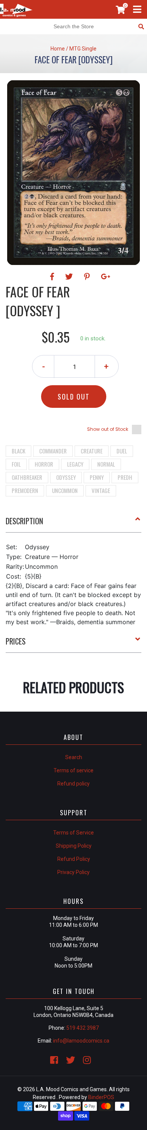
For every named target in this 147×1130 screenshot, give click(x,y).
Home (58, 49)
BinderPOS (101, 1097)
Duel (121, 451)
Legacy (75, 464)
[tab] (73, 524)
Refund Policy (73, 859)
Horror (44, 464)
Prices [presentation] (16, 641)
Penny (97, 477)
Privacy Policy (73, 872)
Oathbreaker (27, 477)
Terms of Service (73, 833)
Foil (16, 464)
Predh (125, 477)
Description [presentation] (24, 521)
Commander (53, 451)
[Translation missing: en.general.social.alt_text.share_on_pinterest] (88, 276)
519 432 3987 (82, 1028)
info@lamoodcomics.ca (81, 1041)
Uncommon (65, 490)
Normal (106, 464)
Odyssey (66, 477)
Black (18, 451)
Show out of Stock (107, 429)
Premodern (25, 490)
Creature (92, 451)
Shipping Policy (74, 846)
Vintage (101, 490)
